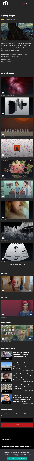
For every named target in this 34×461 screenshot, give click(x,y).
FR (24, 3)
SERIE (28, 73)
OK (9, 458)
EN (26, 3)
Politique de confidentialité (19, 458)
